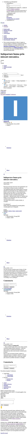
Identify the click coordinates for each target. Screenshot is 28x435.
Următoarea (13, 94)
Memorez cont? (11, 13)
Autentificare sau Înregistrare (10, 1)
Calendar (6, 31)
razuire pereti (19, 211)
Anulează (12, 287)
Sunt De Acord (4, 433)
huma (13, 211)
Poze (5, 68)
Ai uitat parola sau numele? (13, 18)
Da (1, 396)
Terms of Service (8, 384)
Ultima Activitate (8, 67)
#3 (4, 342)
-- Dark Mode (10, 376)
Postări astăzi (7, 29)
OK (2, 397)
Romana (9, 380)
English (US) (10, 379)
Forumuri (6, 26)
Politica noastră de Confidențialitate (13, 9)
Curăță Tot (3, 91)
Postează (6, 287)
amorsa (10, 211)
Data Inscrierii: (10, 124)
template (8, 94)
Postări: (8, 125)
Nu (4, 396)
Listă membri (7, 33)
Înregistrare (9, 17)
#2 (4, 266)
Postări (5, 65)
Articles (5, 25)
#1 (4, 174)
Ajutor (5, 382)
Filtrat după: (3, 90)
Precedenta (3, 94)
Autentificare (10, 14)
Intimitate (6, 385)
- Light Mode (10, 374)
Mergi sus (6, 388)
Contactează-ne (7, 386)
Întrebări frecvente (8, 30)
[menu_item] (14, 406)
